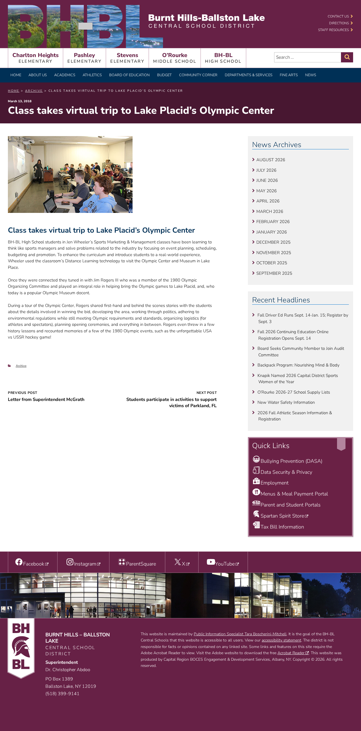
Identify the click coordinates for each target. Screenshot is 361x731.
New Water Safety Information (286, 402)
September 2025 (274, 273)
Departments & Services (248, 75)
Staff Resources (333, 30)
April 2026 (267, 201)
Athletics (92, 75)
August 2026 (270, 160)
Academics (64, 75)
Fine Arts (289, 75)
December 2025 (273, 242)
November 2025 (273, 253)
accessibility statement (281, 640)
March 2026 (269, 211)
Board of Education (129, 75)
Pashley (84, 57)
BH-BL (223, 57)
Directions (339, 23)
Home (15, 75)
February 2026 (273, 221)
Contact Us (338, 16)
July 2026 (266, 170)
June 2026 (267, 180)
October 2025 (271, 263)
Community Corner (198, 75)
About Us (37, 75)
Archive (21, 366)
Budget (164, 75)
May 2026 (266, 191)
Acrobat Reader (291, 653)
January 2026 (271, 232)
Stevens (127, 57)
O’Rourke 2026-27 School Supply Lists (293, 392)
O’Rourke (174, 57)
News (310, 75)
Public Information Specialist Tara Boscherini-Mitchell (240, 634)
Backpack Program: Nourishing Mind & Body (298, 365)
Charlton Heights (35, 57)
